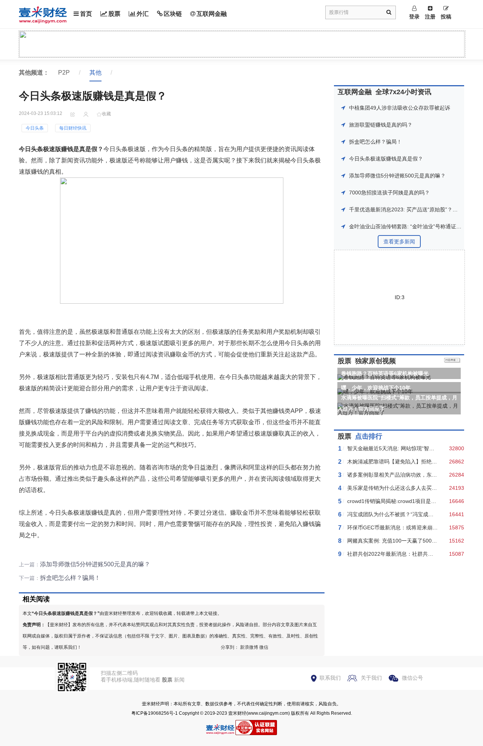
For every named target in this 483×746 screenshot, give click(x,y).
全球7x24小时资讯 (403, 92)
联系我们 (330, 678)
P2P (64, 72)
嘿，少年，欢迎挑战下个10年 (376, 388)
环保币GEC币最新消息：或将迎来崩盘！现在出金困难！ (413, 527)
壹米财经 (237, 713)
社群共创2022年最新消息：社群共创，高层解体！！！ (411, 554)
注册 (430, 17)
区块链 (173, 14)
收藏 (106, 113)
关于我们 (371, 678)
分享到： (230, 647)
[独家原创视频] (452, 361)
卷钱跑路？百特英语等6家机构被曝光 (385, 373)
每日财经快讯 (72, 128)
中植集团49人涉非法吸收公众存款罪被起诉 (399, 108)
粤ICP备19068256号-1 (154, 713)
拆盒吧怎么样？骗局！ (70, 578)
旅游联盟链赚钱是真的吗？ (380, 125)
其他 (95, 72)
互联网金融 (212, 14)
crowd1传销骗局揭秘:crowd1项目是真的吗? (398, 501)
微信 (263, 647)
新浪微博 (249, 647)
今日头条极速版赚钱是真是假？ (65, 613)
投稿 (446, 17)
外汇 (143, 14)
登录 (414, 17)
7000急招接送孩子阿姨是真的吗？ (389, 193)
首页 (86, 14)
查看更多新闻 (399, 241)
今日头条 (35, 128)
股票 (114, 14)
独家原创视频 (375, 361)
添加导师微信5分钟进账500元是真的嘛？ (95, 564)
